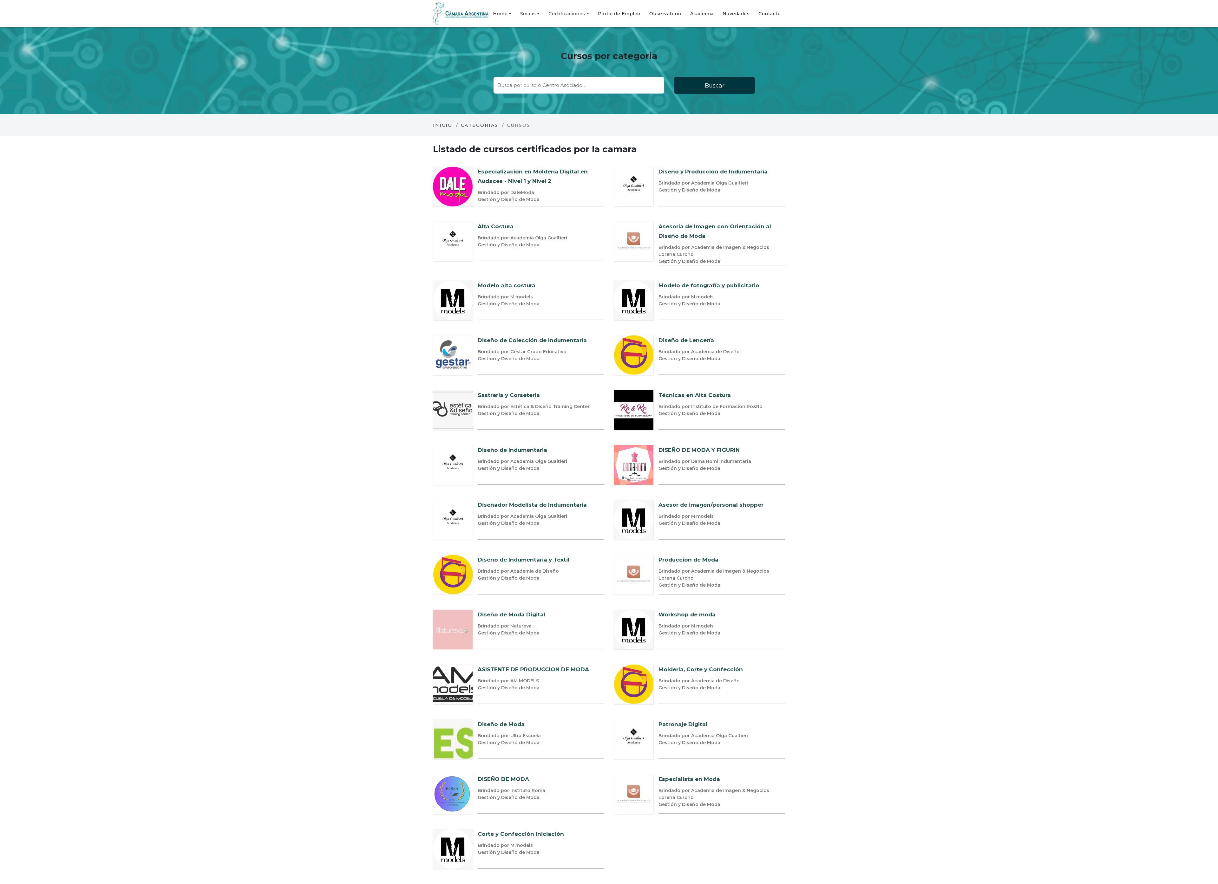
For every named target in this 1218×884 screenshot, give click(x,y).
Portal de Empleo (619, 13)
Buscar (714, 85)
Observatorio (665, 13)
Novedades (736, 13)
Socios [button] (528, 13)
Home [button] (500, 13)
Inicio (442, 125)
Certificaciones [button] (566, 13)
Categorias (479, 125)
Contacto (769, 13)
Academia (702, 13)
